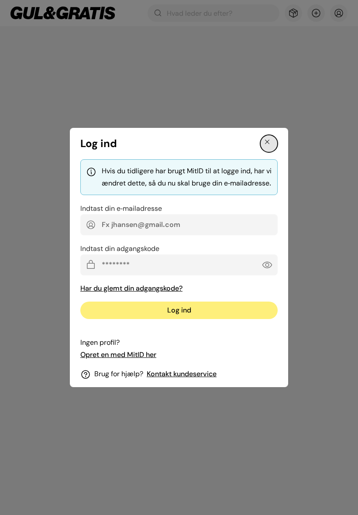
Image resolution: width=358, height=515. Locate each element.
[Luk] (269, 143)
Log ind (179, 310)
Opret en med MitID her (118, 354)
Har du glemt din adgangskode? (131, 288)
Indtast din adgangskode (119, 248)
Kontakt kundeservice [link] (182, 373)
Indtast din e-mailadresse (121, 208)
